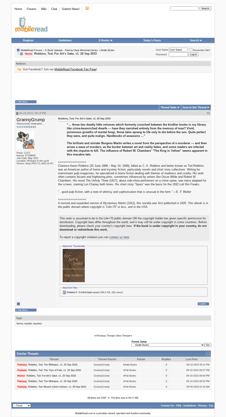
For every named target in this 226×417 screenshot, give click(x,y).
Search (194, 40)
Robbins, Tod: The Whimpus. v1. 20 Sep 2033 (52, 364)
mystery (37, 323)
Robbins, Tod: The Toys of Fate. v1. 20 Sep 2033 (54, 370)
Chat (54, 9)
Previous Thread (105, 335)
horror (20, 323)
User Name (162, 49)
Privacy (202, 405)
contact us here (119, 237)
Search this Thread (194, 107)
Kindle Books (108, 50)
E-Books (104, 40)
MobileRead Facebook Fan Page (75, 69)
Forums (31, 9)
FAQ (178, 405)
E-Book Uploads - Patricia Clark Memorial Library (71, 50)
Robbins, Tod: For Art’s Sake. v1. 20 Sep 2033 (51, 375)
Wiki (44, 9)
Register (28, 40)
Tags (19, 318)
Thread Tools (168, 107)
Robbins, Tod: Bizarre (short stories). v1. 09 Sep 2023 (57, 386)
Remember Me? (201, 50)
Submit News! (71, 9)
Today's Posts (152, 40)
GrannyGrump (31, 119)
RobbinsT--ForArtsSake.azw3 (83, 292)
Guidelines (65, 40)
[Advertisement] (113, 86)
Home (18, 9)
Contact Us (167, 405)
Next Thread (123, 335)
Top (211, 405)
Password (161, 54)
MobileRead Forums (31, 50)
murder (28, 323)
